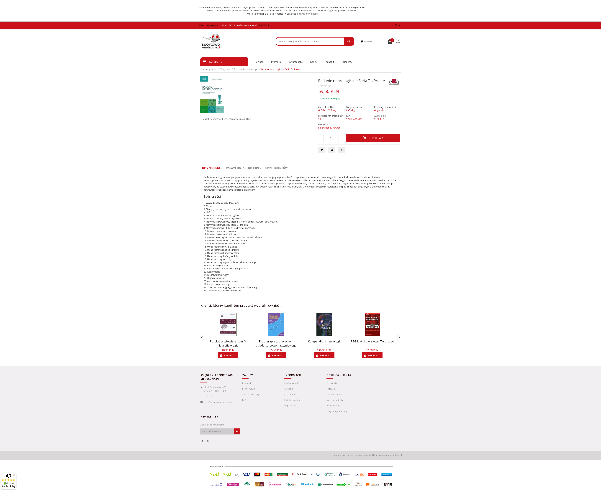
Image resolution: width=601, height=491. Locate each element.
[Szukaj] (349, 41)
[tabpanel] (300, 234)
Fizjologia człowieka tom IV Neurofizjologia (228, 343)
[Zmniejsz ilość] (321, 138)
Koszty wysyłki (248, 388)
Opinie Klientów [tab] (276, 168)
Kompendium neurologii (324, 341)
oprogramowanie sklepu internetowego (373, 455)
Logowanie (331, 388)
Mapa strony (290, 405)
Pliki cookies (290, 394)
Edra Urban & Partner (329, 127)
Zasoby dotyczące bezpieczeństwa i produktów (227, 118)
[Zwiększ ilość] (341, 138)
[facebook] (202, 441)
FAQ (244, 400)
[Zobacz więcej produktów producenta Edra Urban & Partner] (394, 81)
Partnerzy (347, 61)
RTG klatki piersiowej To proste (372, 341)
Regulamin (247, 383)
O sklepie (288, 388)
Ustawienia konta (334, 394)
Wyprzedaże (296, 61)
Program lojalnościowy (336, 411)
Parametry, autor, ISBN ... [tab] (243, 168)
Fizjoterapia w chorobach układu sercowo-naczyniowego (276, 343)
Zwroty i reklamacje (251, 394)
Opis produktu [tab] (212, 168)
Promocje (276, 61)
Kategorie (215, 61)
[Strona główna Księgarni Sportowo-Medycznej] (211, 41)
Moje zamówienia (334, 400)
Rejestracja (331, 383)
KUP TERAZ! (376, 138)
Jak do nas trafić (291, 383)
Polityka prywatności (307, 13)
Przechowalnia (333, 405)
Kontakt (330, 61)
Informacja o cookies (343, 455)
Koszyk (314, 61)
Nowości (259, 61)
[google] (208, 441)
